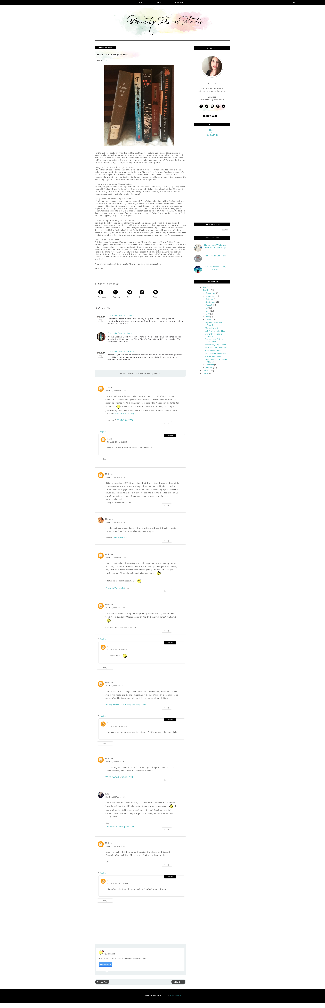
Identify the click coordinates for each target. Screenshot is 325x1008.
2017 (205, 290)
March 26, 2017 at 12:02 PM (117, 883)
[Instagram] (212, 106)
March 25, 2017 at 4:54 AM (115, 846)
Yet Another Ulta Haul (215, 331)
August (209, 305)
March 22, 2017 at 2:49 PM (115, 477)
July (207, 307)
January (209, 367)
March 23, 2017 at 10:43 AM (115, 686)
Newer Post (102, 981)
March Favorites (212, 328)
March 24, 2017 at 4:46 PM (117, 649)
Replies (103, 431)
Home (141, 2)
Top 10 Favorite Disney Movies (215, 267)
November (210, 296)
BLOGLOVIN (127, 777)
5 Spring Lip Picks (213, 356)
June (208, 311)
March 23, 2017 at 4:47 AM (115, 608)
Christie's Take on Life (115, 588)
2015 (205, 373)
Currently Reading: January (121, 315)
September (211, 302)
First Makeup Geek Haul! (215, 255)
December (210, 293)
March (208, 319)
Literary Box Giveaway (123, 413)
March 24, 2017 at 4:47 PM (117, 726)
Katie (109, 438)
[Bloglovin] (223, 106)
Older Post (178, 981)
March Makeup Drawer (215, 353)
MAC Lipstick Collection (216, 347)
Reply (166, 423)
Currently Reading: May (120, 333)
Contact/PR (178, 2)
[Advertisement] (212, 179)
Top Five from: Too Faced (213, 323)
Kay (107, 793)
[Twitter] (206, 106)
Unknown (110, 474)
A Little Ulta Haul (213, 350)
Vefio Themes (175, 995)
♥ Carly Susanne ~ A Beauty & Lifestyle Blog (126, 704)
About (159, 2)
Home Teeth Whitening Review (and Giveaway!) (215, 246)
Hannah (109, 519)
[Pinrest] (218, 106)
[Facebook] (201, 106)
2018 (205, 287)
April (208, 316)
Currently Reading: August (121, 351)
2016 (205, 370)
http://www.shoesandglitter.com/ (119, 826)
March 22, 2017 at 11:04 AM (115, 390)
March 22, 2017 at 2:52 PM (117, 442)
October (209, 299)
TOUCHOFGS (112, 777)
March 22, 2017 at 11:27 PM (115, 557)
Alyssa (108, 387)
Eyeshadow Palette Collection (214, 340)
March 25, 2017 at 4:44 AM (115, 797)
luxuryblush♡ (120, 537)
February (210, 364)
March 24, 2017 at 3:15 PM (115, 761)
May (208, 313)
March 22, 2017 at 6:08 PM (115, 522)
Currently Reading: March (213, 335)
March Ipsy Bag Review (216, 344)
